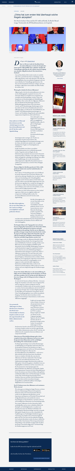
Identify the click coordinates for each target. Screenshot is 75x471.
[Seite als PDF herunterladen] (50, 431)
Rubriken (4, 2)
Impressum (24, 469)
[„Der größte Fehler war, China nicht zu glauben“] (59, 145)
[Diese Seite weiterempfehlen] (59, 11)
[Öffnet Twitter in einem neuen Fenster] (55, 11)
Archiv (64, 469)
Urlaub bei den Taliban (57, 242)
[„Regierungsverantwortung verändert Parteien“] (59, 188)
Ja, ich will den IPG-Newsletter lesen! (41, 458)
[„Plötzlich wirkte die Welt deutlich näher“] (59, 167)
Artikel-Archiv (59, 231)
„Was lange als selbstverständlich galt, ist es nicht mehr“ (58, 219)
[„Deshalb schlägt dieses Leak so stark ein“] (59, 123)
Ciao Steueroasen (56, 253)
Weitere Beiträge (60, 78)
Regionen (11, 2)
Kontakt (11, 469)
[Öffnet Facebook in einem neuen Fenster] (57, 11)
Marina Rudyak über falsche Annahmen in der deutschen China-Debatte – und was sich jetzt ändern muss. (59, 156)
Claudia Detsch (31, 61)
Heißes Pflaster (56, 266)
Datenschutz (37, 469)
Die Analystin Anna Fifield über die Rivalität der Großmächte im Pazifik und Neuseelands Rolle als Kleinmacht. (59, 178)
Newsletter (51, 469)
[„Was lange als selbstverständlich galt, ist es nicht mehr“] (59, 212)
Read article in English (18, 57)
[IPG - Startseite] (37, 2)
